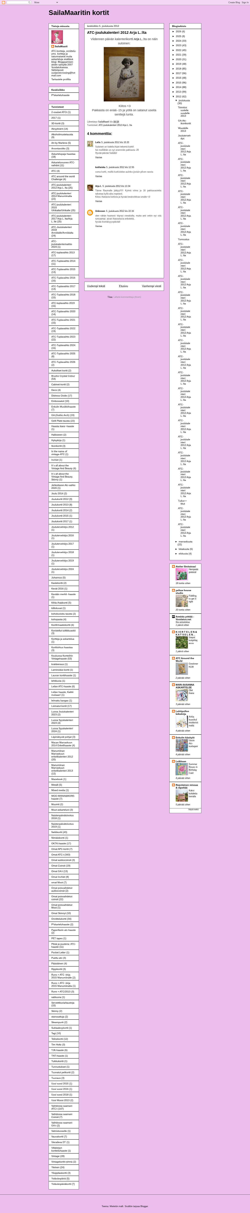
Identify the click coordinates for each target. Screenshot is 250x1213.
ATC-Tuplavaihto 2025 (63, 353)
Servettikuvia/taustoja (62, 1002)
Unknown (100, 211)
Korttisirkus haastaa (62, 647)
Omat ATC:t (57, 854)
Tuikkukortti (57, 1061)
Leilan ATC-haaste (61, 686)
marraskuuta (185, 541)
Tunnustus (183, 239)
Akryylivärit (57, 128)
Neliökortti (56, 832)
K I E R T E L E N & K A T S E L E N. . (186, 633)
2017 (54, 117)
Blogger (144, 1206)
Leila (97, 142)
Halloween (57, 434)
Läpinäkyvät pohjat (61, 737)
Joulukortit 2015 (60, 515)
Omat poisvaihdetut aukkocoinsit (61, 889)
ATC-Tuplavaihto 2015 (63, 269)
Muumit (55, 804)
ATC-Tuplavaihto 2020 (63, 311)
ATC (53, 171)
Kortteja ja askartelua (62, 639)
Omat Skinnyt (58, 913)
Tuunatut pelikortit (61, 1072)
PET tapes (57, 938)
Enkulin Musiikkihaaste (63, 406)
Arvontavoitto (58, 148)
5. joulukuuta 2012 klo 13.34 (116, 186)
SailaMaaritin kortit (79, 12)
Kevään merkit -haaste (63, 594)
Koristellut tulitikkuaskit (63, 630)
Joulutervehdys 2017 (62, 543)
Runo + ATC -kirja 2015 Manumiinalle (61, 976)
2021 (179, 54)
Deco (54, 390)
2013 (179, 91)
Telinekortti (57, 1039)
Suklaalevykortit (59, 1027)
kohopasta (57, 619)
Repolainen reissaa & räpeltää (187, 786)
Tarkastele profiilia (61, 79)
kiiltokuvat (56, 608)
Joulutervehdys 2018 (62, 552)
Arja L (98, 186)
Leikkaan (181, 761)
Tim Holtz (56, 1044)
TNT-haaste (57, 1055)
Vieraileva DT (58, 1142)
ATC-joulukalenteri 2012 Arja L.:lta (115, 125)
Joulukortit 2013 (60, 504)
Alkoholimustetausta (62, 134)
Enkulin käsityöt (185, 737)
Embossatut (57, 401)
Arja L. (138, 39)
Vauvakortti (57, 1136)
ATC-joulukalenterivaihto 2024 (61, 244)
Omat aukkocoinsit (61, 860)
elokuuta (184, 553)
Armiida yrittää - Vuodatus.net (185, 618)
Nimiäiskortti (57, 837)
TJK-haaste (57, 1050)
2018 (179, 68)
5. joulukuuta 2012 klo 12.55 (120, 167)
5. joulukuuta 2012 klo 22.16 (120, 211)
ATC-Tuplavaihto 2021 (63, 319)
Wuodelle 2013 (183, 129)
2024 (179, 40)
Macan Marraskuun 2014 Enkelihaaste (61, 744)
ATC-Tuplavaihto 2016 (63, 277)
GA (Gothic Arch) (60, 415)
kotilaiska (100, 167)
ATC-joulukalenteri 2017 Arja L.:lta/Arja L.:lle (61, 218)
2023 (179, 45)
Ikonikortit (56, 446)
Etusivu (123, 286)
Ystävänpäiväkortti (61, 1184)
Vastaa (98, 157)
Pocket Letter (58, 952)
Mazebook (57, 779)
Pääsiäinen (57, 963)
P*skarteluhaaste (60, 95)
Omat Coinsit (58, 865)
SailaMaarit (61, 46)
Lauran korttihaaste (61, 675)
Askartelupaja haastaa (63, 154)
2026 (179, 31)
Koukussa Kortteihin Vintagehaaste (62, 657)
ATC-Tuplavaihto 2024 (63, 345)
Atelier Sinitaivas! (186, 566)
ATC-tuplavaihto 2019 (63, 303)
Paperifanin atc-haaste (63, 930)
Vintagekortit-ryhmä (61, 1161)
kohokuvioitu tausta (61, 613)
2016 (179, 77)
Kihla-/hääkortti (59, 602)
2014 (179, 87)
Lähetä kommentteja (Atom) (127, 297)
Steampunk (57, 1022)
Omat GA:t (57, 871)
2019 (179, 64)
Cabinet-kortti (58, 384)
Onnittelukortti (58, 918)
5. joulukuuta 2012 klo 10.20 (115, 142)
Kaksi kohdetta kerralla (193, 793)
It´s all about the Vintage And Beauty (61, 467)
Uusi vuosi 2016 (60, 1089)
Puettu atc (56, 958)
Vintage (55, 1156)
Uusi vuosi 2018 (60, 1094)
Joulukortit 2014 (60, 510)
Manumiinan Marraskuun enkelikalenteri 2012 (62, 753)
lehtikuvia (56, 680)
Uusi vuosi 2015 (60, 1083)
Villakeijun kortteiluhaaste (59, 1149)
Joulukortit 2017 (60, 521)
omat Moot (57, 882)
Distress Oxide (59, 395)
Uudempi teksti (96, 286)
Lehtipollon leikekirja (182, 712)
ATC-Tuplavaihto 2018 (63, 294)
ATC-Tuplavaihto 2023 (63, 336)
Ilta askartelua (183, 622)
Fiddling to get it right (192, 599)
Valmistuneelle (59, 1131)
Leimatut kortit (59, 706)
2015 (179, 82)
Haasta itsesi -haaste (62, 426)
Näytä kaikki (193, 809)
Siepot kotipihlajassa (193, 640)
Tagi (53, 1033)
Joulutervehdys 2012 (62, 527)
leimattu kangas (59, 700)
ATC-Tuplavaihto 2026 (63, 362)
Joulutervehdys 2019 (62, 560)
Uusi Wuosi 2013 (60, 1100)
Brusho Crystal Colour (63, 376)
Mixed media (58, 790)
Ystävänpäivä (58, 1178)
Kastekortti (57, 583)
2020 (179, 59)
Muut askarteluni (60, 809)
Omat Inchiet (58, 876)
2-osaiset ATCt (59, 112)
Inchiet (55, 459)
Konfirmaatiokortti (60, 625)
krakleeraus (57, 664)
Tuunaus (56, 1078)
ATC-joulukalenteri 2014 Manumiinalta (61, 195)
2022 (179, 50)
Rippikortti (56, 969)
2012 (179, 96)
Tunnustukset (58, 1066)
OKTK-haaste (58, 843)
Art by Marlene (59, 142)
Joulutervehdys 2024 (62, 569)
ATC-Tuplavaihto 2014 (63, 261)
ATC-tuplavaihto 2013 (63, 252)
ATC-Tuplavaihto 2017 (63, 286)
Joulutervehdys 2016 (62, 535)
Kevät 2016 (57, 588)
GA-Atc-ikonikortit (184, 122)
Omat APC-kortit (60, 849)
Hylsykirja (56, 440)
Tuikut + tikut (182, 502)
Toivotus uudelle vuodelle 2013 (184, 111)
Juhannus (56, 577)
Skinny (55, 1011)
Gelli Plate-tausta (60, 420)
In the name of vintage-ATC (59, 453)
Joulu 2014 (57, 493)
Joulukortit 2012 (60, 499)
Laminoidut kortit (60, 669)
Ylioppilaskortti (59, 1173)
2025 (179, 36)
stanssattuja (57, 1016)
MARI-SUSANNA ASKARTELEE (185, 686)
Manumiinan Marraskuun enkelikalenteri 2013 (62, 768)
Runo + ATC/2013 (60, 991)
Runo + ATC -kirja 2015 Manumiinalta (61, 984)
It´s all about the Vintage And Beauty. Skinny (62, 476)
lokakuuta (184, 549)
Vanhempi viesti (151, 286)
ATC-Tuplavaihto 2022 (63, 328)
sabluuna (56, 997)
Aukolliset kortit (59, 370)
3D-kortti (56, 123)
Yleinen (55, 1167)
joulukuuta (184, 100)
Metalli (54, 784)
